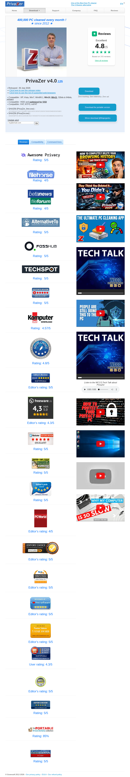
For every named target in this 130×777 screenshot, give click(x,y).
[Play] (100, 165)
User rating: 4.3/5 (40, 664)
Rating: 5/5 (40, 160)
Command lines (54, 142)
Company (76, 11)
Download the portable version (97, 107)
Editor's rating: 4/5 (40, 531)
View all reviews (101, 60)
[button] (100, 165)
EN (122, 4)
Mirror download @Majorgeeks (97, 118)
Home (14, 11)
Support (55, 11)
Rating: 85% (40, 736)
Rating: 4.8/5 (40, 363)
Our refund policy (55, 774)
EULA (44, 774)
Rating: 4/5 (40, 180)
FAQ (96, 11)
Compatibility (37, 142)
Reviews (114, 11)
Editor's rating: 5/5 (40, 387)
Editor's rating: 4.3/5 (40, 423)
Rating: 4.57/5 (41, 328)
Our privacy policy (33, 774)
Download (33, 11)
